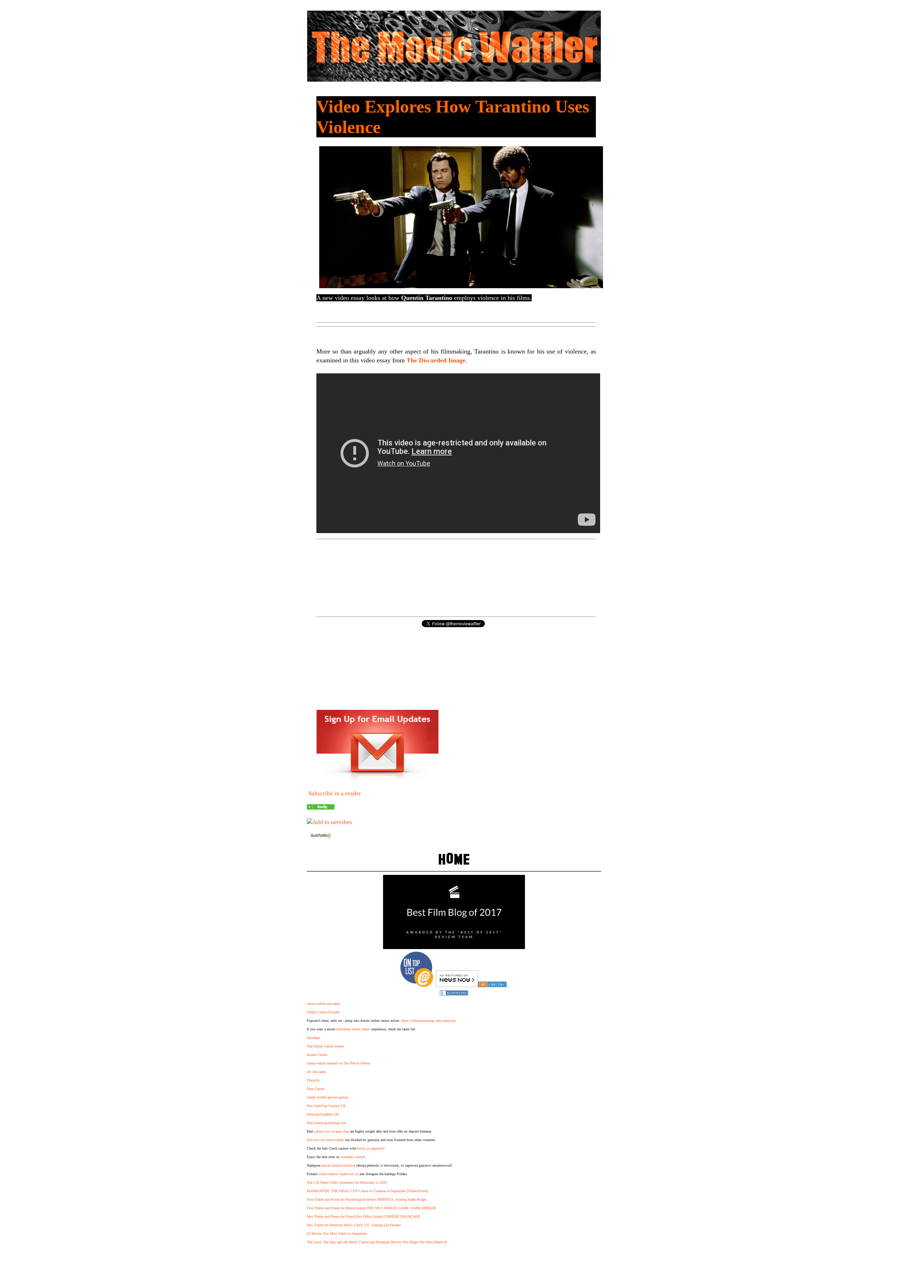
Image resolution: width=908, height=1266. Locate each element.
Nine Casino (316, 1089)
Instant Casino (317, 1055)
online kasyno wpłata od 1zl (339, 1174)
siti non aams (316, 1072)
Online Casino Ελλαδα (323, 1012)
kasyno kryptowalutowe (338, 1165)
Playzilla (313, 1080)
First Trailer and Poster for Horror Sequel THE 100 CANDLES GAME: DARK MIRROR (371, 1208)
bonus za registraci (370, 1148)
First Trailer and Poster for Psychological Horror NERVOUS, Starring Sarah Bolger (366, 1199)
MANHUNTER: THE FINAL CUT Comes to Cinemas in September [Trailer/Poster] (367, 1191)
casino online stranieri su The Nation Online (338, 1063)
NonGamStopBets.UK (323, 1114)
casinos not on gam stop (331, 1131)
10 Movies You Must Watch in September (337, 1233)
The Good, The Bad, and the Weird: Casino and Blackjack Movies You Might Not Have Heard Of (377, 1242)
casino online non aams (323, 1003)
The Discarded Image (435, 360)
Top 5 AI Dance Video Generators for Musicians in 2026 (347, 1182)
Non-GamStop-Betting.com (326, 1123)
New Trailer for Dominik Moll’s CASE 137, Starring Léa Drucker (354, 1225)
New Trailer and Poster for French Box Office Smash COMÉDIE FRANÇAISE (363, 1216)
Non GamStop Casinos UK (326, 1106)
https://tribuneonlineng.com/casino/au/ (428, 1021)
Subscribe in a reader (334, 793)
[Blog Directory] (492, 985)
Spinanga (313, 1038)
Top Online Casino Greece (325, 1046)
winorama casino (352, 1157)
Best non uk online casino (325, 1140)
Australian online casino (353, 1029)
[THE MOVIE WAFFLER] (320, 807)
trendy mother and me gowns (327, 1097)
